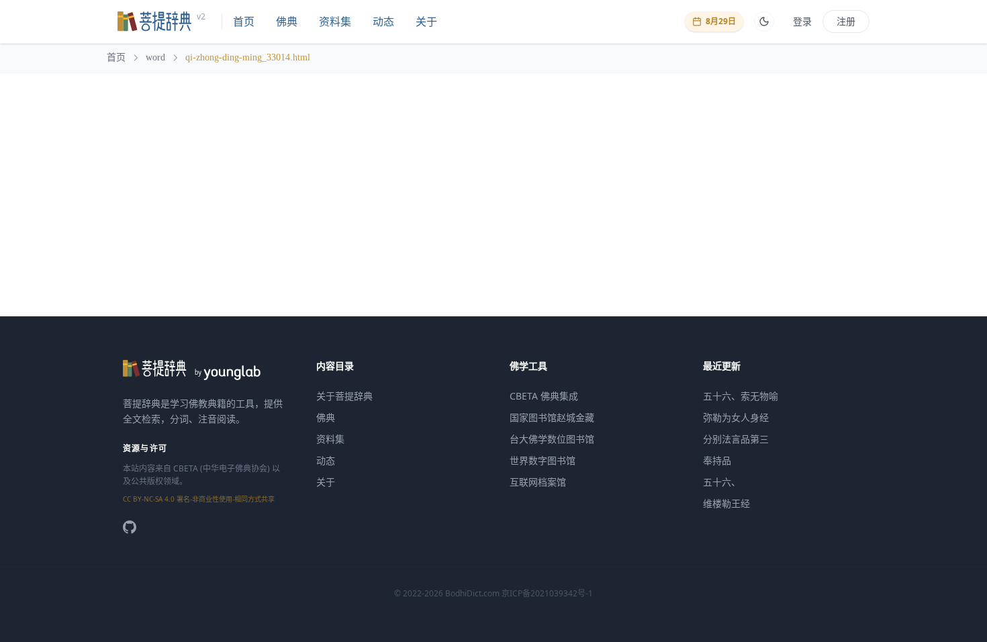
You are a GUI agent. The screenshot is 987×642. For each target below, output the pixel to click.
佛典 (286, 21)
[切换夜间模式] (764, 21)
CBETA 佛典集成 (544, 395)
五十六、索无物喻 (740, 395)
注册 (846, 21)
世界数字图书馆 (542, 460)
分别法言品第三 (736, 438)
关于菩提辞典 (344, 395)
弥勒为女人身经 (736, 417)
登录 (802, 21)
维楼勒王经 (726, 503)
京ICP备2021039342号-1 (547, 593)
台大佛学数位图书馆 (552, 438)
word (155, 57)
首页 (243, 21)
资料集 (335, 21)
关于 (426, 21)
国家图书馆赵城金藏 (552, 417)
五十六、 (722, 481)
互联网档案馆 (538, 481)
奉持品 (717, 460)
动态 (383, 21)
